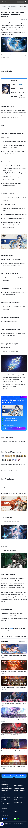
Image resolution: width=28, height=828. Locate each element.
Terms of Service (10, 825)
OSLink (11, 628)
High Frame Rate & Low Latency (7, 789)
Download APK (8, 775)
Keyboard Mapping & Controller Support (20, 789)
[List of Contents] (2, 824)
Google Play (22, 775)
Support (16, 811)
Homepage (4, 6)
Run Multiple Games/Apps (5, 785)
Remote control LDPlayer (6, 798)
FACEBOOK (7, 819)
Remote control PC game (19, 798)
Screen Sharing (18, 785)
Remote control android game (6, 802)
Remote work (18, 802)
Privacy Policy (18, 825)
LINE (18, 819)
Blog (9, 6)
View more (22, 641)
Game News (14, 6)
